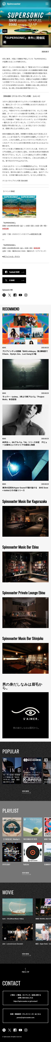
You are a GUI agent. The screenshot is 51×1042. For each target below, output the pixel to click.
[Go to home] (11, 3)
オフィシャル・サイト (11, 257)
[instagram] (26, 296)
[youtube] (20, 296)
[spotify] (4, 296)
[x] (9, 296)
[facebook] (15, 296)
